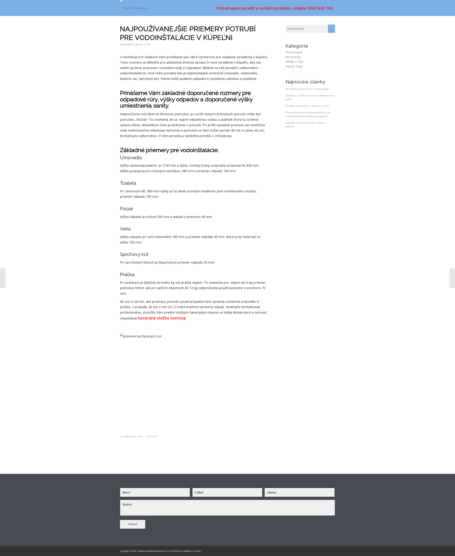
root (154, 436)
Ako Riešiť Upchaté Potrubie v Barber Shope (307, 89)
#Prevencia (127, 44)
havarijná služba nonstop (162, 318)
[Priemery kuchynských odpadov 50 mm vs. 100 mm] (3, 278)
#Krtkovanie (294, 52)
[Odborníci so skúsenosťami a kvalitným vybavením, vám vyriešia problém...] (452, 278)
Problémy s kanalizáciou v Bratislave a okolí (307, 105)
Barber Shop (294, 66)
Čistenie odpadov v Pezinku (188, 551)
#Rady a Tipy (143, 44)
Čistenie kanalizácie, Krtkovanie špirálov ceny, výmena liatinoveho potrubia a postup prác (308, 114)
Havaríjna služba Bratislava (150, 551)
